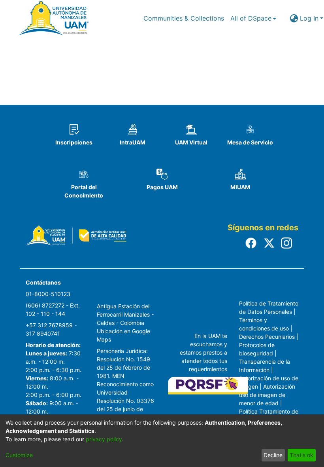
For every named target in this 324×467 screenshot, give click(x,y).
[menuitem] (253, 18)
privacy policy (104, 439)
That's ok (301, 455)
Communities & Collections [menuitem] (183, 18)
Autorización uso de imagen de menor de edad (267, 394)
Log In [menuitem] (309, 18)
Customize (19, 455)
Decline (273, 455)
